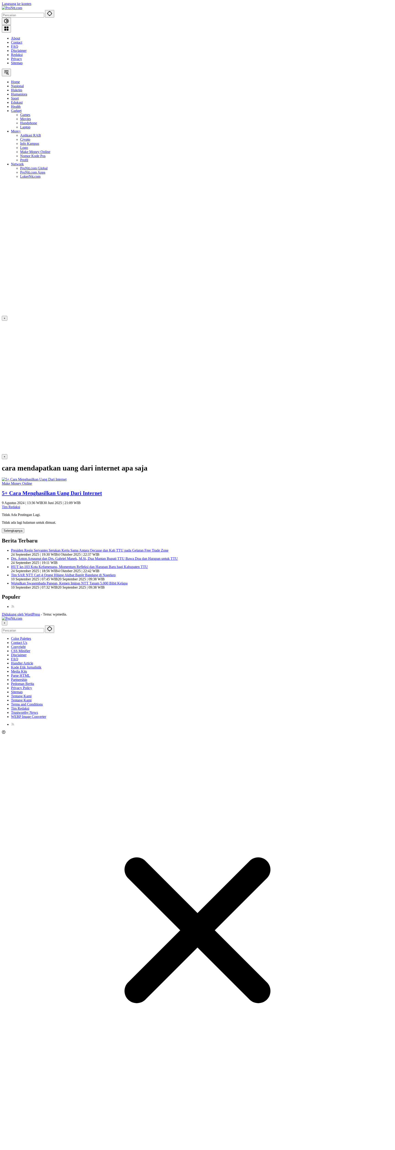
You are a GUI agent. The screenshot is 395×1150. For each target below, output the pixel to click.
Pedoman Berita (22, 684)
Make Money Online (17, 483)
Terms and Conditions (27, 704)
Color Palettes (21, 638)
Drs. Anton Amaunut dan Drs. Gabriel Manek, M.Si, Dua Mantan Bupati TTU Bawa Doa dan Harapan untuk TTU (94, 558)
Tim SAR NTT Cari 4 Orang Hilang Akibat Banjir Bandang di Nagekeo (63, 575)
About (15, 38)
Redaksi (17, 55)
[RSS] (13, 606)
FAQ (14, 46)
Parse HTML (20, 675)
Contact (16, 42)
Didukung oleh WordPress (21, 614)
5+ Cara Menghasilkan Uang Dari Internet (52, 493)
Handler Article (22, 663)
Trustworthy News (24, 712)
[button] (49, 14)
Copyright (18, 647)
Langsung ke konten (16, 4)
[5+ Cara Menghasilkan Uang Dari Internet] (34, 479)
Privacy (16, 59)
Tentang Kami (21, 696)
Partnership (19, 680)
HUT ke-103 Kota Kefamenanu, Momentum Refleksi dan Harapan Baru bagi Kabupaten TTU (79, 567)
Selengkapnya (13, 530)
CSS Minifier (20, 651)
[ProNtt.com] (12, 8)
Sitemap (17, 63)
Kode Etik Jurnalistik (26, 667)
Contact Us (19, 643)
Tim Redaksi (11, 507)
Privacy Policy (21, 688)
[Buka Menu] (6, 29)
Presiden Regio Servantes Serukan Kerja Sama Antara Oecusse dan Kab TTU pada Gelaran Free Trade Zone (89, 550)
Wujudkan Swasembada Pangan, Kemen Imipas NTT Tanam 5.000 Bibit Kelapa (69, 583)
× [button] (4, 623)
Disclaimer (19, 51)
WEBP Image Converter (28, 717)
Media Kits (19, 671)
